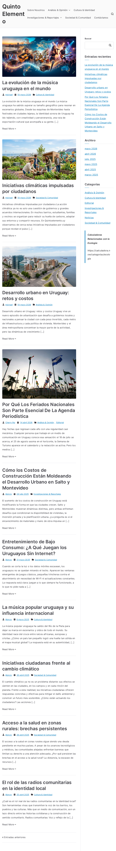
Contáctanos (101, 17)
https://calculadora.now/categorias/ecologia (99, 254)
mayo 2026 (91, 148)
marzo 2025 (91, 174)
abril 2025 (90, 169)
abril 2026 (90, 153)
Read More (8, 128)
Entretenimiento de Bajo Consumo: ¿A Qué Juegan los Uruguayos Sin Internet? (34, 547)
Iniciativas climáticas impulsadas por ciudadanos (96, 78)
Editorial (60, 422)
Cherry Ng (10, 422)
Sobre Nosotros (36, 10)
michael (9, 94)
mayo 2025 (91, 164)
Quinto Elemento (13, 14)
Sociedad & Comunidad (78, 17)
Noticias (89, 217)
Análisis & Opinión (57, 10)
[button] (68, 10)
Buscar (88, 38)
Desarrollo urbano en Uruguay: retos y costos (98, 89)
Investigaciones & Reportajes (43, 17)
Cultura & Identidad (84, 10)
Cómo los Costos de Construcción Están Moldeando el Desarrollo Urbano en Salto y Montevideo (98, 122)
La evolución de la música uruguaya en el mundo (99, 66)
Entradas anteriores (14, 837)
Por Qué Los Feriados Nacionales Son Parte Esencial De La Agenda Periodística (38, 410)
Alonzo (8, 494)
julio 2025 (90, 159)
